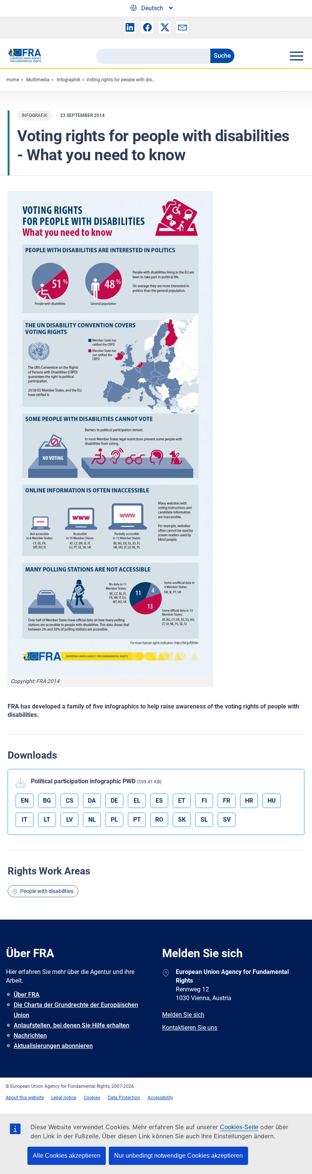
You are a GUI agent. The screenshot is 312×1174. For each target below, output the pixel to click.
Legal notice (63, 1097)
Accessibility (160, 1097)
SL (204, 819)
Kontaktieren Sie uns (189, 1027)
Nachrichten (30, 1035)
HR (249, 800)
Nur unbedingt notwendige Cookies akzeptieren (178, 1155)
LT (47, 819)
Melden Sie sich (183, 1014)
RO (159, 819)
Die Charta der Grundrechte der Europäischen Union (76, 1010)
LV (69, 819)
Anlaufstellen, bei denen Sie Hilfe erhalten (71, 1025)
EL (137, 800)
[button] (130, 27)
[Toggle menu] (296, 56)
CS (69, 800)
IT (24, 819)
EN (25, 800)
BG (47, 800)
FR (226, 800)
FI (204, 800)
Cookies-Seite (239, 1127)
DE (114, 800)
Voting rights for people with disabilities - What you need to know (153, 79)
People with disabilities (46, 891)
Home (12, 79)
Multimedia (37, 79)
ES (159, 800)
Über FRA (27, 994)
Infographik (68, 79)
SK (182, 819)
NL (92, 819)
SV (227, 819)
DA (92, 800)
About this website (25, 1097)
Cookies (92, 1097)
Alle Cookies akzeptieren (66, 1155)
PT (137, 819)
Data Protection (124, 1097)
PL (114, 819)
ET (181, 800)
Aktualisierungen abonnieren (53, 1045)
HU (271, 800)
